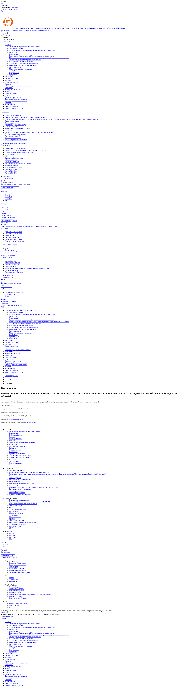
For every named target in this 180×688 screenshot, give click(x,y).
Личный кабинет (7, 219)
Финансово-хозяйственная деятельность (23, 63)
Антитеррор (9, 235)
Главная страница (11, 376)
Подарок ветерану (11, 270)
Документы (13, 52)
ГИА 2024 (8, 199)
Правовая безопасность (13, 239)
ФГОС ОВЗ (13, 71)
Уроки (7, 248)
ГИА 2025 (8, 197)
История (8, 80)
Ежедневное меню (11, 165)
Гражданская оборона (12, 237)
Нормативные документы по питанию (18, 163)
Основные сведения (16, 48)
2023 (6, 200)
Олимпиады (9, 250)
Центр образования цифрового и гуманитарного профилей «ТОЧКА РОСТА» (29, 226)
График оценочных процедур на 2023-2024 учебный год (25, 117)
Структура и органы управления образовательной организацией (32, 50)
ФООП (3, 299)
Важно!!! (4, 213)
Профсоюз (13, 75)
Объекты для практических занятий (18, 86)
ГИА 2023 (4, 209)
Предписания (14, 73)
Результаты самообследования (15, 134)
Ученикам (4, 191)
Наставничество (6, 287)
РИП (2, 307)
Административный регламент (16, 140)
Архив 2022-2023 (11, 171)
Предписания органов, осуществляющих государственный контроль (29, 132)
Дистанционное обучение (10, 245)
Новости (8, 84)
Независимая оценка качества (15, 149)
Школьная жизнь (7, 145)
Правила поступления (13, 97)
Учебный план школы (13, 138)
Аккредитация (6, 303)
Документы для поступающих (15, 125)
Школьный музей (11, 160)
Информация (9, 76)
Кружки (4, 180)
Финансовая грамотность (14, 108)
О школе (8, 45)
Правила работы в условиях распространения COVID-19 (25, 150)
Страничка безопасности (14, 158)
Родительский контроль (13, 167)
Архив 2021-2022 (11, 173)
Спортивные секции (8, 182)
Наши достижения (11, 82)
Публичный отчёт (11, 78)
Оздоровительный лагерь (10, 186)
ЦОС (2, 289)
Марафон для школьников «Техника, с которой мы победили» (27, 268)
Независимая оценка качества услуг (18, 128)
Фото (7, 296)
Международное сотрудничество (20, 69)
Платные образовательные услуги (21, 61)
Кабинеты (8, 91)
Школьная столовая (12, 162)
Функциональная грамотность (11, 283)
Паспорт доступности (13, 121)
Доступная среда (15, 67)
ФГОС (3, 279)
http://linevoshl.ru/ (31, 422)
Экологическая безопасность (15, 241)
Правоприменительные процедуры (13, 143)
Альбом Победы (6, 257)
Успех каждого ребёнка (9, 301)
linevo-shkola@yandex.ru (14, 419)
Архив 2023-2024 (11, 169)
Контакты (8, 103)
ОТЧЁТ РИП (9, 130)
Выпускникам (6, 215)
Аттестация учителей (12, 136)
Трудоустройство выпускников (16, 99)
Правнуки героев (11, 266)
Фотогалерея (5, 176)
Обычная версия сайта (9, 9)
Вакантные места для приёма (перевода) (23, 65)
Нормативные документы (14, 292)
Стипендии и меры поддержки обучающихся (25, 60)
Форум (3, 224)
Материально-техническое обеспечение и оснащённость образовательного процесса (39, 58)
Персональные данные (9, 221)
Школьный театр (7, 188)
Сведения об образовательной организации (24, 46)
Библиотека (9, 95)
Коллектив (9, 88)
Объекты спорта (11, 93)
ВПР (6, 156)
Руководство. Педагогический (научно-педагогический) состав (31, 56)
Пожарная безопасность (13, 233)
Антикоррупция (10, 123)
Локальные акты (11, 126)
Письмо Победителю (12, 264)
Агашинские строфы (12, 263)
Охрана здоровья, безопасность (16, 101)
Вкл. (12, 7)
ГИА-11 (8, 195)
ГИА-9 (3, 204)
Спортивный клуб (11, 154)
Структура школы (11, 106)
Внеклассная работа (12, 252)
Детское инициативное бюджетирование (15, 184)
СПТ (2, 189)
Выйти (3, 618)
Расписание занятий (8, 255)
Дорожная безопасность (13, 232)
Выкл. (16, 7)
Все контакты (6, 41)
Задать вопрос (6, 35)
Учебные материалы (8, 217)
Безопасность (5, 228)
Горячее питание (7, 275)
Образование (13, 54)
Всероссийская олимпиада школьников (19, 152)
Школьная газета (7, 178)
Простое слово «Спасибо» (14, 272)
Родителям (4, 222)
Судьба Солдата (10, 261)
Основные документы (13, 115)
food (2, 285)
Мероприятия (10, 294)
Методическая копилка (13, 89)
